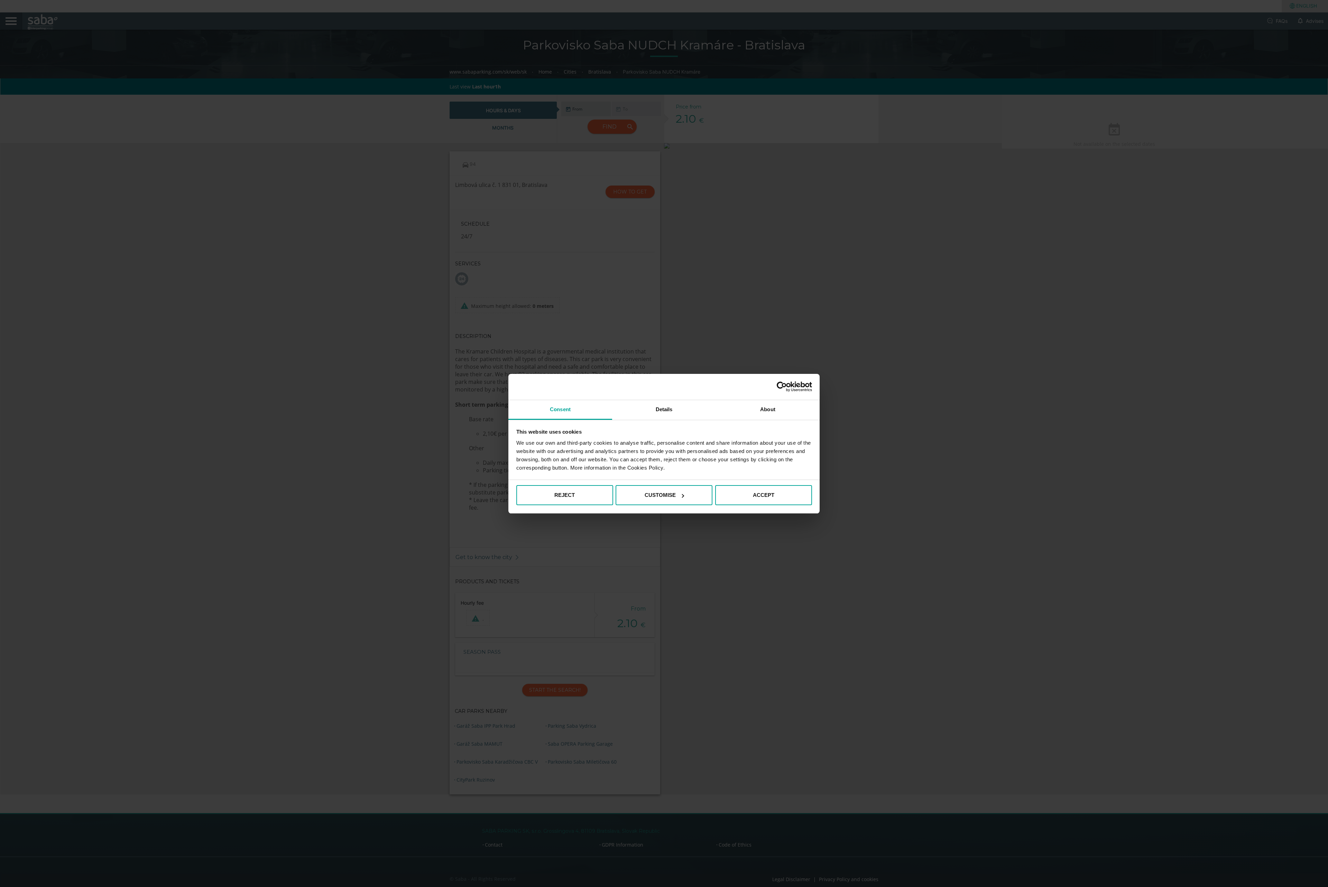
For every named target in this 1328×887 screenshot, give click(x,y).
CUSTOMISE (660, 495)
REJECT (564, 495)
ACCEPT (763, 495)
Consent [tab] (560, 409)
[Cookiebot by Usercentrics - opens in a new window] (781, 386)
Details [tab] (664, 409)
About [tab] (767, 409)
